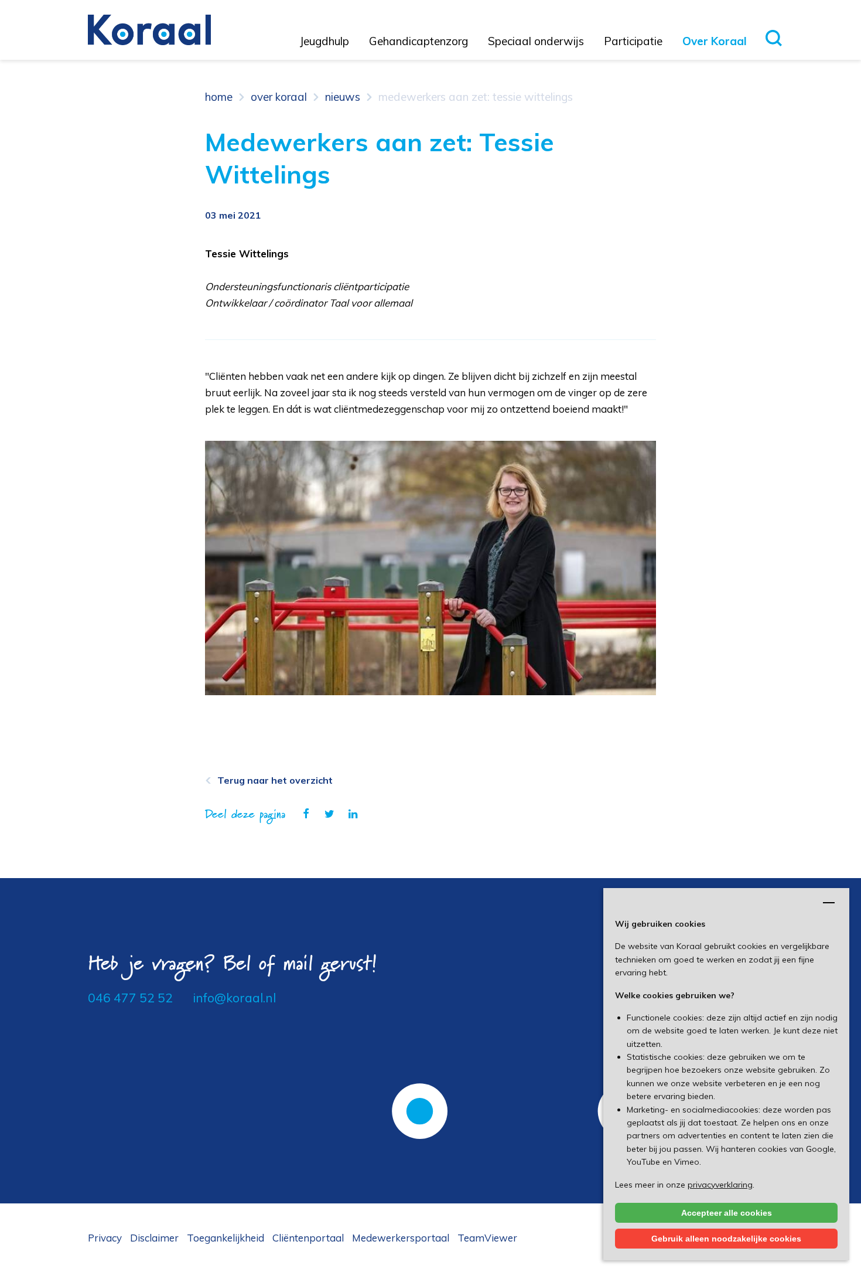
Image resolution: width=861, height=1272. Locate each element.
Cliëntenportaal (308, 1238)
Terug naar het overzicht (275, 780)
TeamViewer (487, 1238)
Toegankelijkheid (225, 1238)
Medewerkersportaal (400, 1238)
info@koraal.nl (234, 997)
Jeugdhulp (324, 41)
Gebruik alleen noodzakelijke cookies (726, 1238)
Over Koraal (714, 41)
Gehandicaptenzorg (418, 41)
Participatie (633, 41)
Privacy (105, 1238)
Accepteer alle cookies (726, 1212)
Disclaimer (154, 1238)
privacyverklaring (720, 1184)
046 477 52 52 (130, 997)
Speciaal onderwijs (536, 41)
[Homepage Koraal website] (149, 29)
